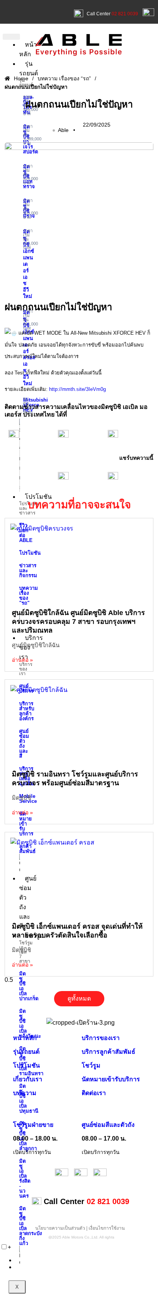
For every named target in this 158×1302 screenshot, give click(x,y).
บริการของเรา (101, 1038)
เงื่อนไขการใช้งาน (107, 1228)
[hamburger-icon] (11, 37)
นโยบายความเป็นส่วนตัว (60, 1228)
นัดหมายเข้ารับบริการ (111, 1079)
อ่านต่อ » (22, 660)
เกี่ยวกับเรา (27, 1079)
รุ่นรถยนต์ (26, 1051)
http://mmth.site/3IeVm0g (77, 389)
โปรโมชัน (38, 496)
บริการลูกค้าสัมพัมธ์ (108, 1051)
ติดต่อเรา (94, 1093)
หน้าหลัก (25, 1038)
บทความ (24, 1093)
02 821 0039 (125, 13)
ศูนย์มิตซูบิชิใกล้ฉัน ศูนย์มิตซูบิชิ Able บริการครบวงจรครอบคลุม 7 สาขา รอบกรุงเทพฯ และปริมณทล (78, 621)
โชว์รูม (91, 1065)
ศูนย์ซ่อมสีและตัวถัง (108, 1124)
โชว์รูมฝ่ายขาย (33, 1124)
